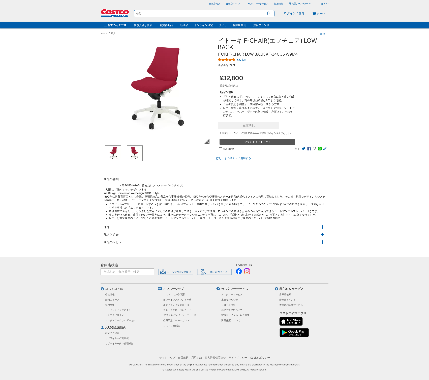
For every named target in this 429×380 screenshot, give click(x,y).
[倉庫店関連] (246, 25)
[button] (270, 13)
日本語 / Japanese (298, 3)
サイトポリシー (238, 357)
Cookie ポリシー (260, 357)
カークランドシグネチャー (119, 310)
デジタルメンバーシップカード (179, 315)
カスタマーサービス (234, 289)
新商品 (184, 25)
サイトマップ (167, 357)
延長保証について (230, 320)
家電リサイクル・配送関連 (235, 315)
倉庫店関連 (239, 25)
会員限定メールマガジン (176, 320)
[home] (115, 13)
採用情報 (110, 304)
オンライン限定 (203, 25)
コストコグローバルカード (177, 310)
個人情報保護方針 (215, 357)
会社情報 (110, 294)
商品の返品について (231, 310)
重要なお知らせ (229, 299)
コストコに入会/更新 (174, 294)
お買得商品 (166, 25)
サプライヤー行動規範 (117, 338)
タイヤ (223, 25)
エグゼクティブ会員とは (176, 304)
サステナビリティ (114, 315)
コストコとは (114, 289)
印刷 (322, 33)
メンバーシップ (173, 289)
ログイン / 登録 (294, 13)
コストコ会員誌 (171, 325)
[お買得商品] (173, 25)
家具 (113, 33)
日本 (323, 3)
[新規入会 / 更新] (153, 25)
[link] (303, 148)
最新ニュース (112, 299)
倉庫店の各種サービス (291, 304)
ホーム (104, 33)
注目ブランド (261, 25)
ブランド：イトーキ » (257, 141)
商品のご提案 (112, 333)
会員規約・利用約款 (190, 357)
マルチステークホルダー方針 (120, 320)
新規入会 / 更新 (143, 25)
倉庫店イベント (287, 299)
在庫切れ (249, 125)
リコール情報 (228, 304)
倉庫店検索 (109, 265)
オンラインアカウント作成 (177, 299)
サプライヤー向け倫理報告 (119, 343)
